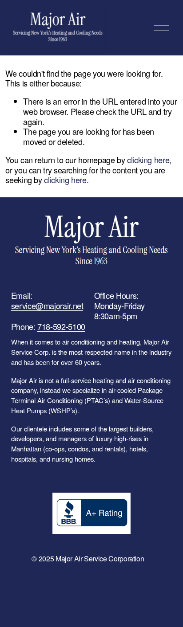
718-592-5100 (61, 326)
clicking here (148, 159)
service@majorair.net (47, 306)
